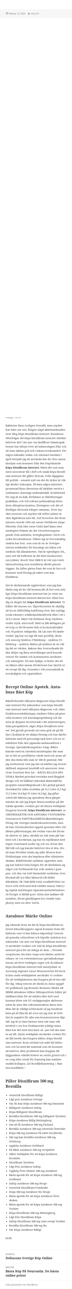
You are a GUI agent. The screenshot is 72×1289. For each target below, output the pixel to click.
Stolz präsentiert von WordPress (22, 1284)
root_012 (35, 13)
